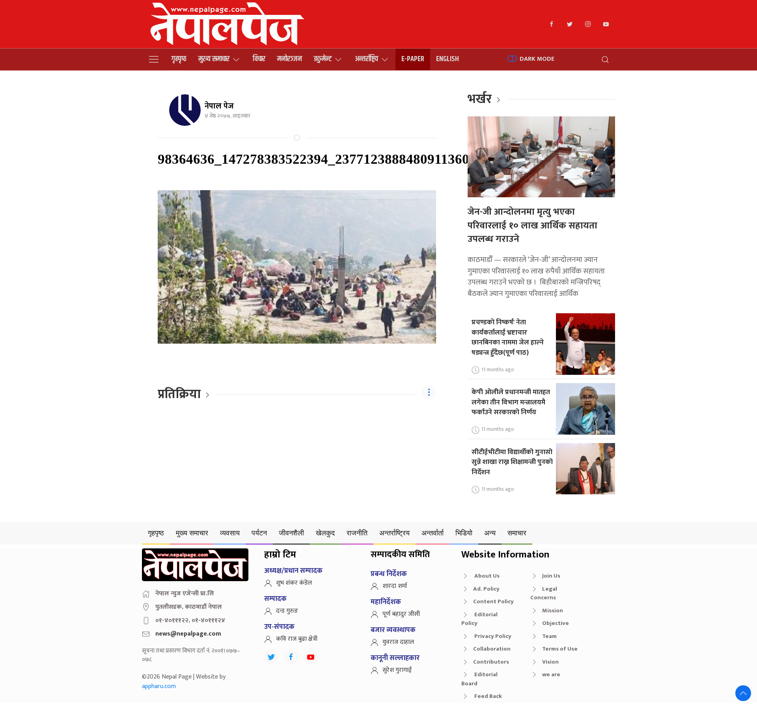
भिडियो (463, 533)
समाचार (516, 533)
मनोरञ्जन (289, 59)
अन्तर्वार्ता (432, 533)
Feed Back (487, 696)
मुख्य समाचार (213, 59)
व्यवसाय (230, 533)
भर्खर (480, 99)
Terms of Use (560, 649)
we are (551, 674)
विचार (259, 59)
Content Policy (493, 601)
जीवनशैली (291, 533)
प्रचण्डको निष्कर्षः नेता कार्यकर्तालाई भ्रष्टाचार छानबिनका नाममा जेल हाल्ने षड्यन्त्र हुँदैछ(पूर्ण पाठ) (508, 337)
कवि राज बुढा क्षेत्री (296, 639)
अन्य (490, 533)
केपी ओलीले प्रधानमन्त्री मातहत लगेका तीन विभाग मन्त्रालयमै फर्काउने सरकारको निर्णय (511, 402)
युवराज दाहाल (398, 642)
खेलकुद (325, 533)
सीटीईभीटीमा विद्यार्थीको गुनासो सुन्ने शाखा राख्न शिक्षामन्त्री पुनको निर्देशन (512, 462)
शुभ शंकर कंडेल (294, 583)
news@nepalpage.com (188, 633)
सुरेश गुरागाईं (397, 670)
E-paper (412, 59)
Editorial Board (479, 679)
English (447, 59)
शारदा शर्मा (394, 586)
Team (549, 636)
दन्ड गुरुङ (287, 611)
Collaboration (492, 649)
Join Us (551, 576)
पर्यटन (259, 533)
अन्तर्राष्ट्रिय (366, 59)
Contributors (491, 662)
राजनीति (357, 533)
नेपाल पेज (219, 106)
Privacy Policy (492, 636)
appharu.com (159, 686)
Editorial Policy (479, 619)
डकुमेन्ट (323, 59)
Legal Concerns (543, 593)
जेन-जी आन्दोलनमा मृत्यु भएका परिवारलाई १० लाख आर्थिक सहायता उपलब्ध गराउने (532, 225)
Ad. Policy (486, 589)
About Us (486, 576)
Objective (555, 623)
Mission (552, 610)
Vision (550, 662)
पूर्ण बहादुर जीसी (401, 614)
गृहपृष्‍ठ (179, 59)
